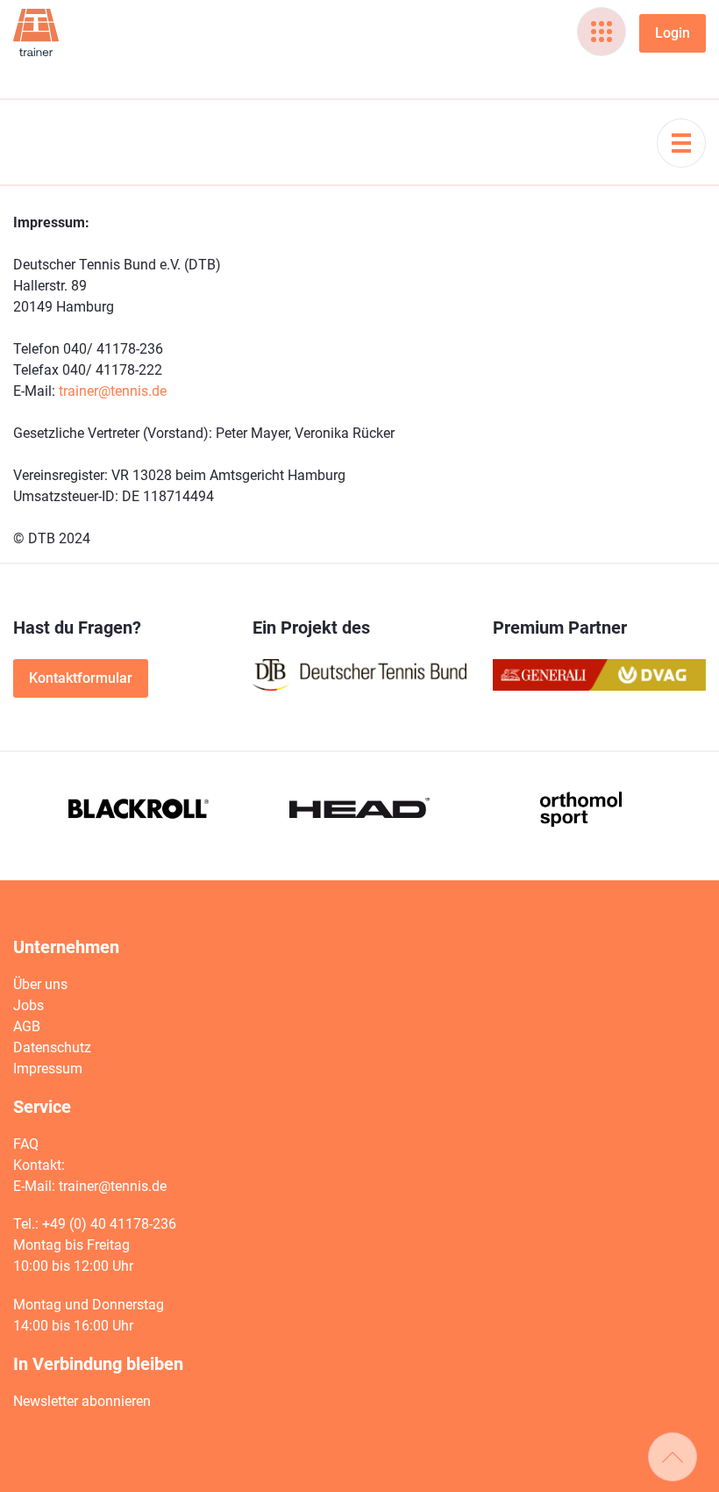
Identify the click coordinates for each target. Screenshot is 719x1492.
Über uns (40, 984)
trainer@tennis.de (113, 391)
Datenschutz (52, 1047)
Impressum (47, 1068)
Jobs (28, 1005)
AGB (26, 1026)
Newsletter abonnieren (82, 1401)
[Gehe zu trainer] (36, 32)
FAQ (26, 1144)
